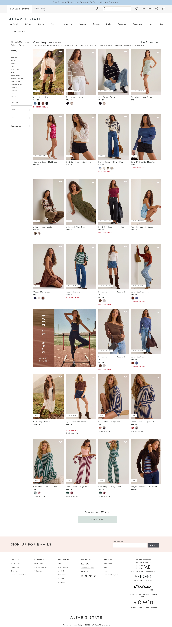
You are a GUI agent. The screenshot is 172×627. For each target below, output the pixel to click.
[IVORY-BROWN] (104, 168)
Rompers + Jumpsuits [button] (17, 78)
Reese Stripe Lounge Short (142, 422)
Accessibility (61, 582)
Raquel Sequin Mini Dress (142, 227)
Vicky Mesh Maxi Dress (76, 227)
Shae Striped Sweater (75, 97)
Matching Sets (66, 24)
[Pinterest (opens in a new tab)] (90, 576)
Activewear (122, 24)
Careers (106, 571)
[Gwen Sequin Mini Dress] (146, 72)
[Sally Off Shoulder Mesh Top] (146, 137)
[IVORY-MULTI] (35, 233)
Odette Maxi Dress (41, 292)
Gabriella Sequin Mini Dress (45, 162)
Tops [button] (12, 94)
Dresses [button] (13, 63)
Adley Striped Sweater (43, 227)
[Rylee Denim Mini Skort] (81, 396)
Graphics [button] (13, 66)
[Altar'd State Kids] (143, 587)
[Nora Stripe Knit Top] (81, 267)
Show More (97, 519)
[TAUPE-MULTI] (39, 233)
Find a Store (18, 45)
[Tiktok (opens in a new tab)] (94, 576)
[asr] (143, 576)
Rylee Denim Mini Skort (76, 422)
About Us (108, 559)
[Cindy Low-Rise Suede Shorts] (81, 137)
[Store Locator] (97, 8)
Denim (108, 24)
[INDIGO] (46, 103)
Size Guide (61, 571)
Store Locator (62, 575)
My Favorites (38, 571)
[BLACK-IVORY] (67, 103)
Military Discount (63, 567)
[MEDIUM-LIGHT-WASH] (35, 103)
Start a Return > (16, 563)
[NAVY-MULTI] (104, 428)
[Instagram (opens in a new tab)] (82, 576)
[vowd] (143, 602)
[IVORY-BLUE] (100, 168)
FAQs (59, 563)
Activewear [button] (14, 57)
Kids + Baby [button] (14, 97)
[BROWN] (43, 103)
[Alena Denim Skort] (48, 72)
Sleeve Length (16, 126)
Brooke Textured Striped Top (110, 162)
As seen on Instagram (111, 575)
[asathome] (143, 565)
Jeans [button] (12, 72)
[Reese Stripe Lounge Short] (146, 396)
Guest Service (63, 559)
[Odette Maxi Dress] (48, 267)
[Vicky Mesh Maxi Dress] (81, 202)
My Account (39, 559)
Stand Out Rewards (40, 567)
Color (13, 110)
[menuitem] (13, 24)
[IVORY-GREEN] (108, 168)
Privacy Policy (78, 625)
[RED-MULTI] (100, 428)
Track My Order (15, 567)
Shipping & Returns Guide (19, 575)
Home (151, 24)
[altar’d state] (19, 9)
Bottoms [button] (13, 60)
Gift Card (61, 578)
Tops (52, 24)
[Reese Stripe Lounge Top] (113, 396)
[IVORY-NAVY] (111, 168)
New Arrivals (13, 24)
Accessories (137, 24)
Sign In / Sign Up (39, 563)
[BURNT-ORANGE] (132, 298)
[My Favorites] (136, 8)
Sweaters (82, 24)
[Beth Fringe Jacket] (48, 396)
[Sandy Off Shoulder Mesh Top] (113, 202)
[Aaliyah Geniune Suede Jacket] (146, 461)
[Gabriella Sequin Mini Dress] (48, 137)
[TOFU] (39, 298)
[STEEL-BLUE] (136, 298)
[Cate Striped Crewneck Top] (48, 461)
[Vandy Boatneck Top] (146, 267)
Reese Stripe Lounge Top (109, 422)
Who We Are (108, 563)
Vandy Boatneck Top (140, 292)
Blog (105, 567)
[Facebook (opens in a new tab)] (86, 576)
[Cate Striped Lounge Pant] (81, 461)
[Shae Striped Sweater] (81, 72)
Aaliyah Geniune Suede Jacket (144, 487)
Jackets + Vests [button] (15, 69)
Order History (15, 571)
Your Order (15, 559)
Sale (161, 24)
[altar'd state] (25, 19)
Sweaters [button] (13, 88)
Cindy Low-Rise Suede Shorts (78, 162)
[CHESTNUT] (100, 300)
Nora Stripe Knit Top (75, 292)
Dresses (41, 24)
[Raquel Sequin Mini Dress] (146, 202)
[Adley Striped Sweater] (48, 202)
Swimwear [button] (14, 91)
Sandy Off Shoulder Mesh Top (111, 227)
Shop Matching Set (72, 433)
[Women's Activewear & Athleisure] (64, 338)
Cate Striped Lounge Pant (77, 487)
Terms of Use (67, 625)
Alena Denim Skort (41, 97)
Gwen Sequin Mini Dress (141, 97)
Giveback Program (87, 568)
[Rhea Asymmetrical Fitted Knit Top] (113, 267)
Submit (153, 545)
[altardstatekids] (40, 9)
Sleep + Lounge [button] (15, 81)
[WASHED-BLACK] (39, 103)
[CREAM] (104, 300)
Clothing (28, 24)
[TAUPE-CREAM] (71, 103)
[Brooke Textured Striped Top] (113, 137)
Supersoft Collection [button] (17, 84)
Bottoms (96, 24)
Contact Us (86, 559)
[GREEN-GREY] (35, 493)
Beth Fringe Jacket (41, 422)
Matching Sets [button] (15, 75)
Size (12, 118)
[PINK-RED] (39, 493)
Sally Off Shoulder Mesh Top (143, 162)
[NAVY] (35, 298)
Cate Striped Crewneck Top (45, 487)
